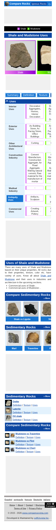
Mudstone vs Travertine (28, 433)
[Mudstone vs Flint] (9, 442)
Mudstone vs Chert (25, 448)
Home (12, 505)
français (28, 500)
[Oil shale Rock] (8, 418)
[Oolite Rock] (8, 403)
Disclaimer (40, 505)
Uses (35, 405)
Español (8, 500)
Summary (13, 95)
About (20, 505)
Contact (29, 505)
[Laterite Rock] (8, 410)
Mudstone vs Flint (25, 441)
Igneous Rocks (39, 4)
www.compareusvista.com (35, 513)
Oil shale (17, 416)
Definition (28, 95)
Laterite (17, 409)
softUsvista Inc (41, 518)
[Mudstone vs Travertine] (9, 435)
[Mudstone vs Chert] (9, 449)
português (18, 500)
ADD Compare (50, 504)
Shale (20, 72)
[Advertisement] (28, 16)
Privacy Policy (35, 508)
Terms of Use (20, 508)
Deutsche (37, 500)
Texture (43, 95)
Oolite (16, 401)
